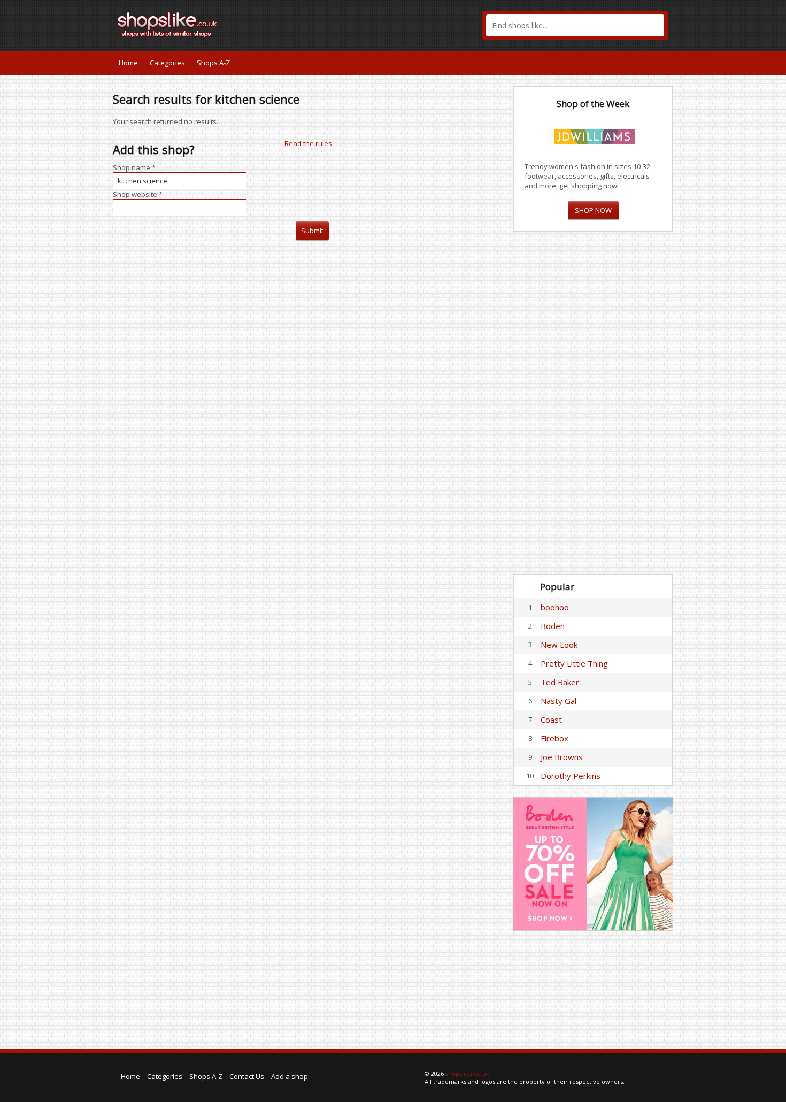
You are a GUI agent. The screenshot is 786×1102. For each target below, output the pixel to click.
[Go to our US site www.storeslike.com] (664, 62)
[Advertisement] (593, 403)
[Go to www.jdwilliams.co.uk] (594, 135)
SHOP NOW (593, 210)
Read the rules (308, 143)
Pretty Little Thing (574, 663)
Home (128, 62)
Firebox (554, 738)
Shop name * (134, 167)
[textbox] (575, 25)
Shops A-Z (213, 62)
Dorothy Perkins (570, 775)
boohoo (555, 607)
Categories (167, 62)
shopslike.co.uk (467, 1073)
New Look (559, 644)
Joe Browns (562, 757)
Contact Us (246, 1076)
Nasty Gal (558, 700)
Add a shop (289, 1076)
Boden (553, 626)
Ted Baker (560, 682)
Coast (551, 719)
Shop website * (138, 194)
